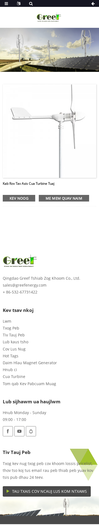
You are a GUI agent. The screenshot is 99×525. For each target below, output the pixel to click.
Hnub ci (10, 369)
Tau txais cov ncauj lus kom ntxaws (49, 491)
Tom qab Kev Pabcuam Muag (29, 383)
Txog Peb (11, 328)
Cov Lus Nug (14, 349)
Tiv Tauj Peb (14, 335)
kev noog (19, 198)
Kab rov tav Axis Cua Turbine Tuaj (28, 183)
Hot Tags (10, 355)
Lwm (7, 321)
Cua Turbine (14, 376)
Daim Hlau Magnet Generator (30, 362)
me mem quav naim (64, 198)
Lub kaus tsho (15, 341)
